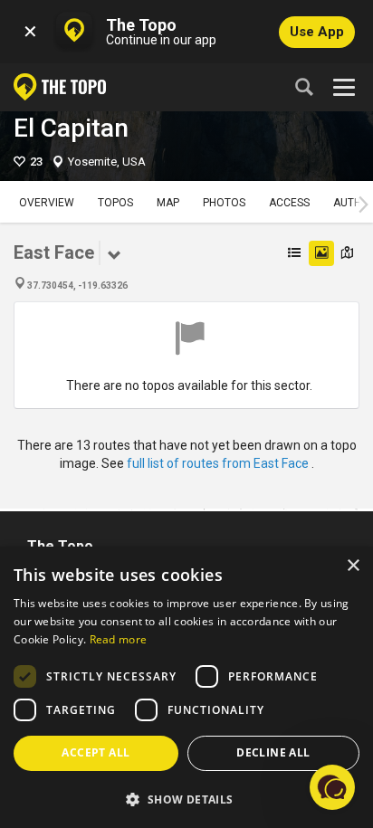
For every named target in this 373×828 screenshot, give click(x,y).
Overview (46, 202)
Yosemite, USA (107, 161)
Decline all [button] (273, 752)
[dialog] (186, 687)
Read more (119, 639)
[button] (186, 798)
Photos (224, 202)
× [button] (352, 566)
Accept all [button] (95, 752)
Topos (115, 202)
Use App (317, 32)
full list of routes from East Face (219, 463)
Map (168, 202)
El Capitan (71, 128)
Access (289, 202)
